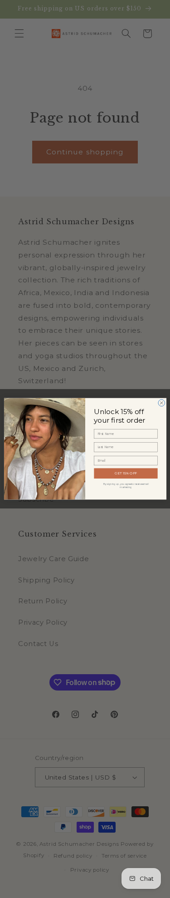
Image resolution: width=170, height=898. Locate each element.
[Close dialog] (161, 403)
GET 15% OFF (126, 473)
